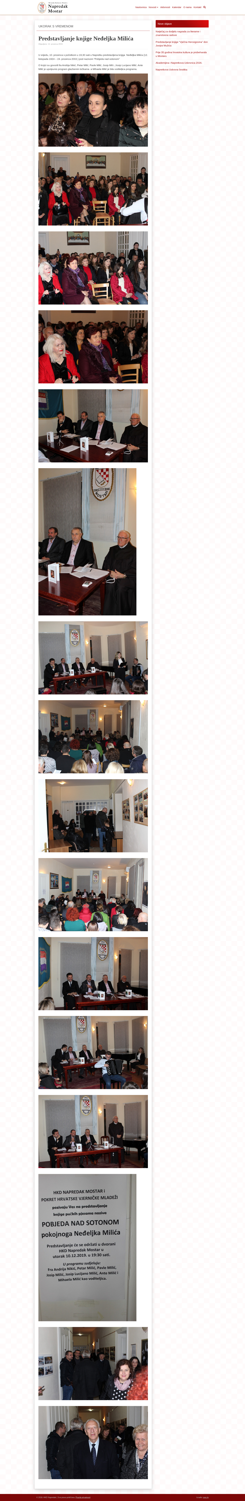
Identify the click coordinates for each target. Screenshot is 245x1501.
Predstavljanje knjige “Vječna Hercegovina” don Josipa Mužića (182, 44)
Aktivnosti (165, 7)
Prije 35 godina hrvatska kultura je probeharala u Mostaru (181, 54)
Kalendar (176, 7)
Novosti (152, 7)
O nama (187, 7)
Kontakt (197, 7)
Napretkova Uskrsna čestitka (171, 69)
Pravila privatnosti (83, 1497)
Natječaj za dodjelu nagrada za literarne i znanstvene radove (178, 33)
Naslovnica (141, 7)
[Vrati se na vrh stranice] (229, 1491)
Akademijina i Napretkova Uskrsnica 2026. (179, 62)
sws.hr (206, 1497)
